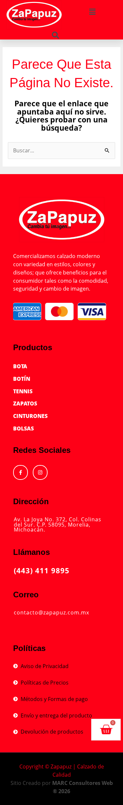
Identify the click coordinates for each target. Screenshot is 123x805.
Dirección (31, 501)
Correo (26, 594)
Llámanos (31, 552)
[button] (55, 35)
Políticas (29, 648)
